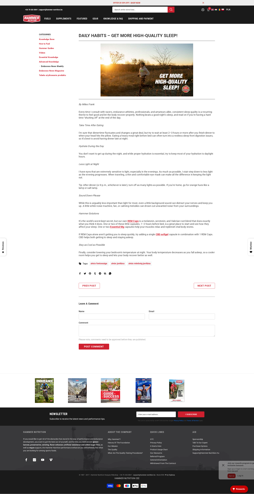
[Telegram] (100, 273)
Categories (45, 34)
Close (203, 3)
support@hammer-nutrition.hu (144, 475)
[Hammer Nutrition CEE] (44, 390)
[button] (212, 9)
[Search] (143, 10)
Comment (83, 322)
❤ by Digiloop (170, 475)
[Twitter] (85, 273)
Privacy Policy (179, 421)
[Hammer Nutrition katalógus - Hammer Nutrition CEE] (77, 390)
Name (82, 311)
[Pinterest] (90, 273)
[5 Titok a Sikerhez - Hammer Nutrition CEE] (143, 390)
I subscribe (191, 414)
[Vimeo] (51, 460)
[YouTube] (43, 460)
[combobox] (140, 10)
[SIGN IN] (202, 9)
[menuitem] (57, 39)
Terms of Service (193, 421)
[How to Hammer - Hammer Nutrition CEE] (176, 390)
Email (151, 311)
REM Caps (133, 221)
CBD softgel (162, 234)
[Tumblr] (95, 273)
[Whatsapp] (110, 273)
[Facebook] (80, 273)
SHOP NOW (135, 3)
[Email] (105, 273)
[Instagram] (34, 460)
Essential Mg (117, 226)
